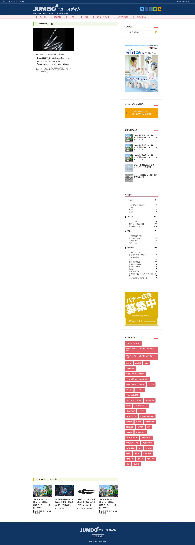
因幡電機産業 (150, 421)
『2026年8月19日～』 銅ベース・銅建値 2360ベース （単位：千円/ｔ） (145, 157)
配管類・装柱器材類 (143, 264)
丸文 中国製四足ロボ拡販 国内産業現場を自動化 (145, 176)
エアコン (151, 384)
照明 (143, 259)
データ (128, 405)
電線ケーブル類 (143, 271)
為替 (140, 448)
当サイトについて (102, 17)
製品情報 (57, 17)
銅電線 (137, 453)
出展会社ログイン (185, 1)
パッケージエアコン (141, 405)
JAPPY (128, 363)
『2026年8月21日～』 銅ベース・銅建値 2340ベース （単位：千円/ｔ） (145, 147)
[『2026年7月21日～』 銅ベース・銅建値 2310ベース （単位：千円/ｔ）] (42, 492)
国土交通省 (129, 427)
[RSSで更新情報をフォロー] (159, 9)
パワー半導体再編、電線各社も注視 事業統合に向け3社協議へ (64, 502)
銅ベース (148, 448)
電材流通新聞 (147, 453)
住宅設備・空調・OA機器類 (143, 255)
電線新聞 (136, 464)
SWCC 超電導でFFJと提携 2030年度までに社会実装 (145, 166)
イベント (73, 17)
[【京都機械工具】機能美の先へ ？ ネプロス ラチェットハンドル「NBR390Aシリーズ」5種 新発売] (53, 39)
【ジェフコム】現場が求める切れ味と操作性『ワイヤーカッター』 (86, 502)
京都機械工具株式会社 (147, 416)
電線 (127, 464)
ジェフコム (139, 390)
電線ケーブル (143, 269)
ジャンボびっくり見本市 (14, 2)
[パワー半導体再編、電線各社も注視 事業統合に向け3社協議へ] (64, 490)
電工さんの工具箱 (143, 238)
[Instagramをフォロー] (151, 9)
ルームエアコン (131, 416)
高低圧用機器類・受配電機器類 (143, 278)
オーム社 (129, 390)
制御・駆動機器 (143, 257)
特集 (86, 17)
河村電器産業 (130, 448)
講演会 (143, 212)
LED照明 (138, 363)
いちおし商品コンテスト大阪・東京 (137, 379)
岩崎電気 (140, 427)
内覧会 (143, 207)
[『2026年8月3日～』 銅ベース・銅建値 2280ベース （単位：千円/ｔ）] (108, 492)
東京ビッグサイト (131, 437)
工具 (148, 427)
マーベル (141, 411)
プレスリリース (143, 221)
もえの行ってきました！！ (143, 205)
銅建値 (128, 453)
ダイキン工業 (150, 400)
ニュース (42, 17)
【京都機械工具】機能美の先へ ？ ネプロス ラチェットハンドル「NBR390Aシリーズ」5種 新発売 (53, 61)
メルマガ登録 (123, 17)
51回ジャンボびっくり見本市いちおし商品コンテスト (140, 349)
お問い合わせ (141, 17)
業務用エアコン (147, 443)
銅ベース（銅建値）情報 (143, 224)
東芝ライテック (146, 437)
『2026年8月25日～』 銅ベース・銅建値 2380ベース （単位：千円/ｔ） (145, 137)
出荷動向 (129, 421)
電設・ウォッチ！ (143, 243)
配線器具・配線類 (143, 267)
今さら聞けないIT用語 (143, 236)
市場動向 (129, 432)
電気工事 (140, 459)
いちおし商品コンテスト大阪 (135, 374)
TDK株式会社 (130, 368)
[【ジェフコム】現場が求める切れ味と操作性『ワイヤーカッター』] (86, 491)
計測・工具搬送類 (59, 54)
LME (146, 363)
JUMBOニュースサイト (100, 542)
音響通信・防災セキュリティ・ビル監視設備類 (143, 275)
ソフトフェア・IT (143, 252)
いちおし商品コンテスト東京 (135, 384)
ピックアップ (130, 411)
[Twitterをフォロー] (142, 9)
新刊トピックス (141, 432)
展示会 (143, 210)
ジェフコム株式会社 (132, 395)
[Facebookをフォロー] (146, 9)
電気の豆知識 (143, 240)
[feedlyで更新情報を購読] (155, 9)
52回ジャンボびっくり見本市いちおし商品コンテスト (140, 357)
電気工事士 (150, 459)
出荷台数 (139, 421)
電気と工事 (129, 459)
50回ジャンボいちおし (133, 343)
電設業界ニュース (143, 226)
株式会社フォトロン (132, 443)
